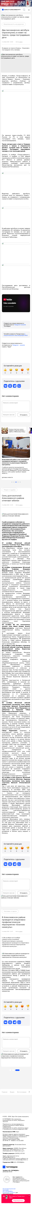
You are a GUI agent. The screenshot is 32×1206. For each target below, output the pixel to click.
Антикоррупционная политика (9, 1186)
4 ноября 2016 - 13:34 (7, 501)
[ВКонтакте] (5, 386)
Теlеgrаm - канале (18, 345)
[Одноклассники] (10, 386)
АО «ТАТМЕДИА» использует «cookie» (9, 1188)
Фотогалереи (21, 1089)
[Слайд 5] (20, 478)
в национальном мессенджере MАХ (16, 334)
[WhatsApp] (19, 386)
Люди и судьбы (10, 487)
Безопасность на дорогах (14, 24)
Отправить (23, 415)
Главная (4, 1089)
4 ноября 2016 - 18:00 (7, 41)
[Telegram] (14, 386)
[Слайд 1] (11, 478)
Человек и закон (10, 908)
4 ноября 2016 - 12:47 (7, 928)
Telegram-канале (20, 325)
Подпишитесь (18, 1200)
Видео (12, 1089)
